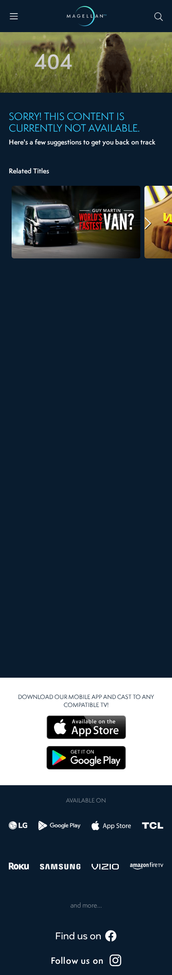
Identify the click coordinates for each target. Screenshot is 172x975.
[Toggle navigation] (14, 16)
